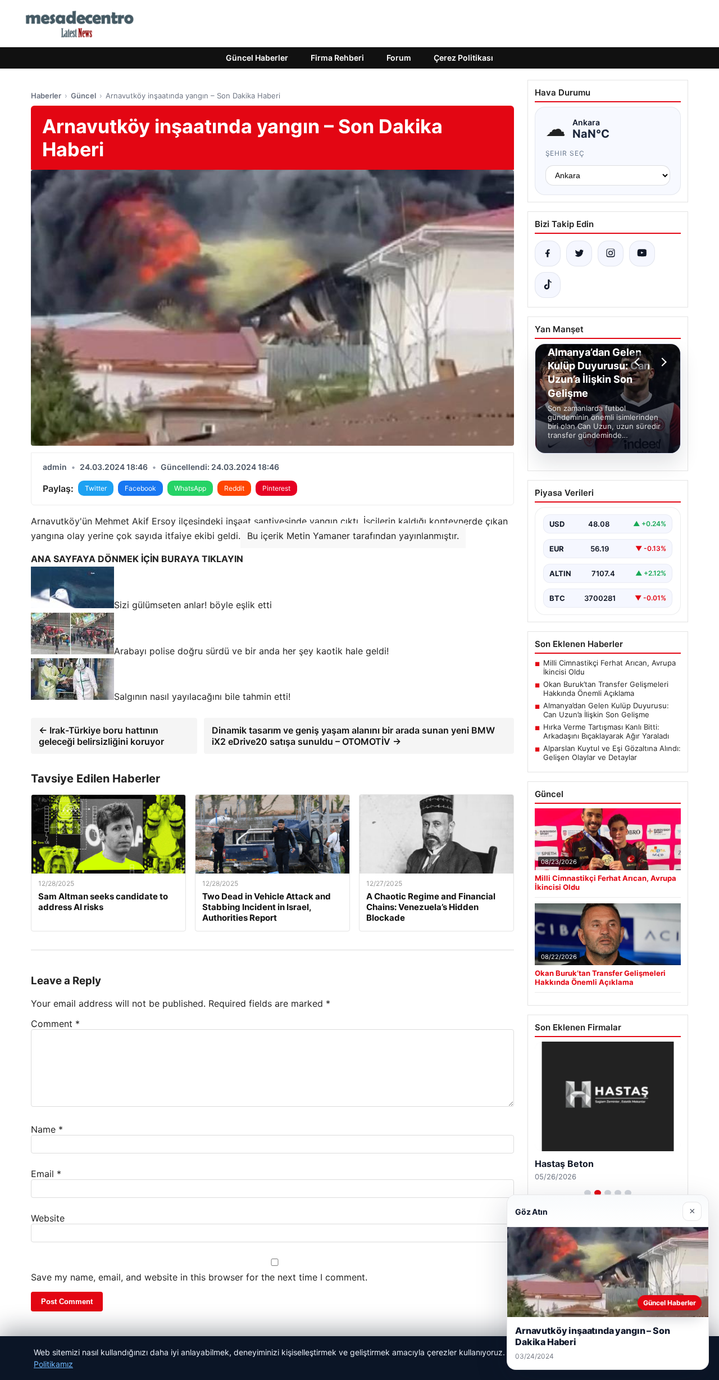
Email (46, 1173)
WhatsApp (190, 488)
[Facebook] (548, 253)
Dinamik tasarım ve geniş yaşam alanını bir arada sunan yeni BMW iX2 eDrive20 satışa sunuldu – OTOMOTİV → (353, 736)
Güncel (83, 95)
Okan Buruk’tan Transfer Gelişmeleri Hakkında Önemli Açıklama (605, 689)
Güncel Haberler (257, 57)
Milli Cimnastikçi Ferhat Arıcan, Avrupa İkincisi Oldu (609, 667)
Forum (398, 57)
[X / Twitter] (579, 253)
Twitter (96, 488)
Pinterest (276, 488)
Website (48, 1218)
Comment (55, 1023)
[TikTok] (548, 285)
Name (47, 1129)
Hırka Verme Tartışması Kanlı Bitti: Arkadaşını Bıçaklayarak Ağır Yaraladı (606, 731)
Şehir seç (565, 153)
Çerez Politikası (463, 57)
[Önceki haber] (638, 362)
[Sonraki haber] (662, 362)
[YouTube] (642, 253)
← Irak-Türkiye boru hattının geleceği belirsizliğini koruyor (101, 736)
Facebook (140, 488)
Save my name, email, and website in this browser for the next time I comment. (199, 1277)
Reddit (234, 488)
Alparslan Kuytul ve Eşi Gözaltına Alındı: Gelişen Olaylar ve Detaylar (612, 753)
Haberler (46, 95)
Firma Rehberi (337, 57)
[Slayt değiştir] (587, 1193)
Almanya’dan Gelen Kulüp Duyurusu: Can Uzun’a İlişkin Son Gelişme (606, 710)
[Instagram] (611, 253)
